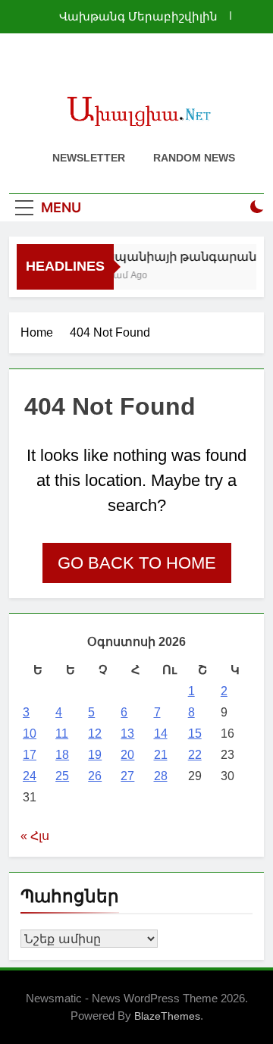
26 (95, 776)
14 (161, 733)
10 (29, 733)
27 (127, 776)
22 (195, 754)
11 (61, 733)
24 (29, 776)
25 (62, 776)
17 (29, 754)
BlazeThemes (167, 1016)
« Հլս (34, 835)
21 (161, 754)
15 (195, 733)
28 (161, 776)
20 (127, 754)
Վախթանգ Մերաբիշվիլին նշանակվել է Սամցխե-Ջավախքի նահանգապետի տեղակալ (132, 17)
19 (95, 754)
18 (62, 754)
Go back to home (137, 562)
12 (95, 733)
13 (127, 733)
